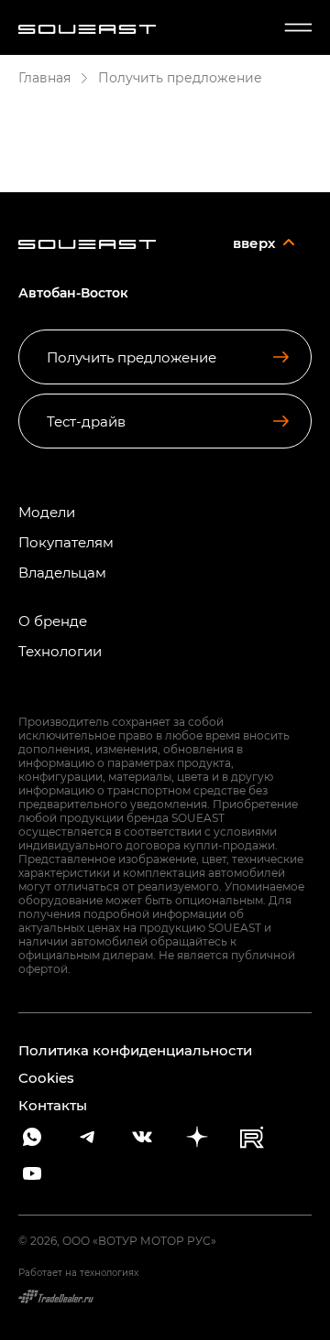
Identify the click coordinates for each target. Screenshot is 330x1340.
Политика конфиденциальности (135, 1050)
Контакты (52, 1105)
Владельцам (62, 572)
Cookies (46, 1077)
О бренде (52, 621)
